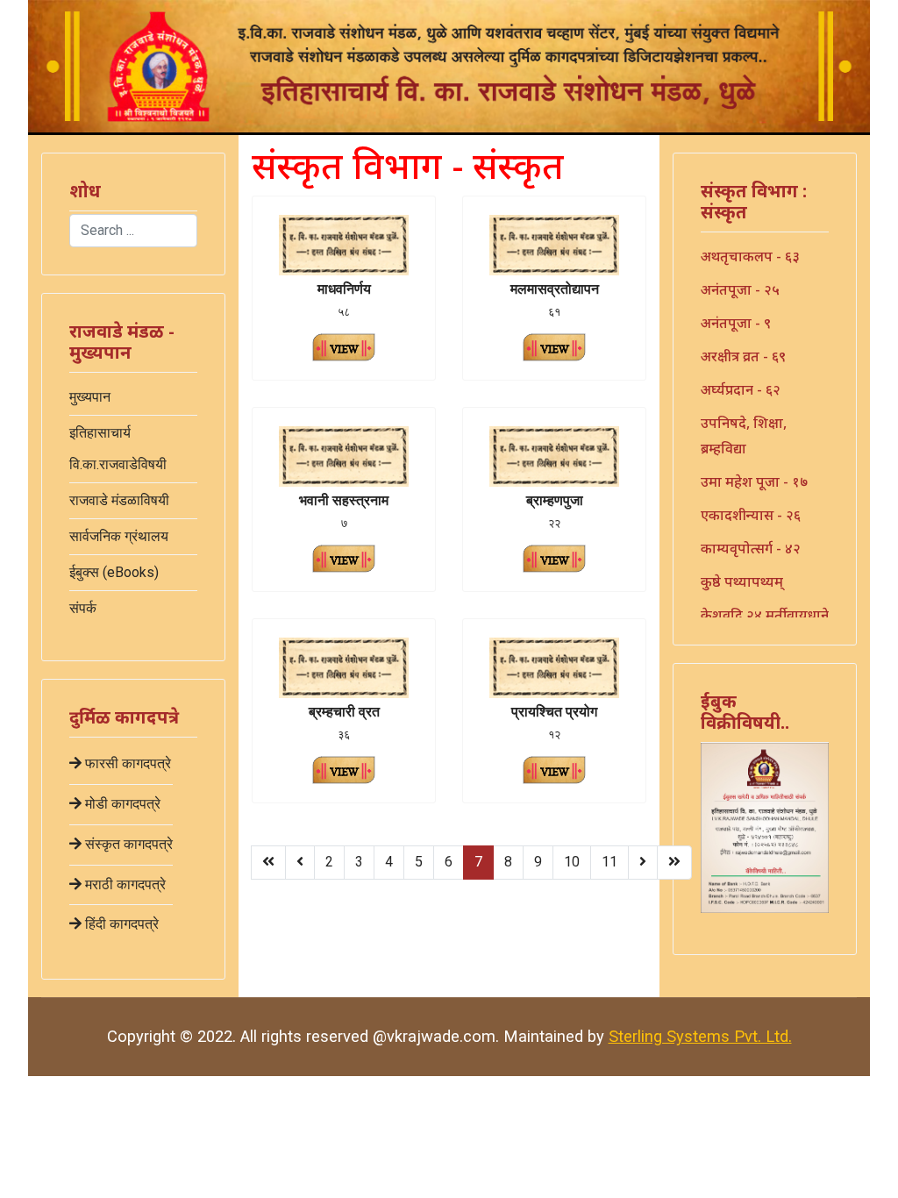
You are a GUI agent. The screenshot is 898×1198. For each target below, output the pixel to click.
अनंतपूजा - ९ (736, 322)
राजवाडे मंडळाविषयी (119, 500)
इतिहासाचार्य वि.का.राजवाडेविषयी (118, 448)
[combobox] (133, 230)
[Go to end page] (674, 862)
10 (572, 861)
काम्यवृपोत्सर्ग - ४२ (751, 548)
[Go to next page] (643, 862)
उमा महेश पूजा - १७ (754, 481)
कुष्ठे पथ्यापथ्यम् (742, 581)
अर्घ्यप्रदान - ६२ (740, 389)
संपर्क (82, 608)
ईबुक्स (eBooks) (114, 572)
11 (609, 861)
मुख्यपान (89, 397)
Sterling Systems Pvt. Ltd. (700, 1036)
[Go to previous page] (300, 862)
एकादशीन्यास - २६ (751, 514)
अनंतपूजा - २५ (740, 289)
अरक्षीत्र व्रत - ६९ (743, 356)
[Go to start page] (268, 862)
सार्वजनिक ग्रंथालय (118, 536)
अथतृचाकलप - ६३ (750, 256)
